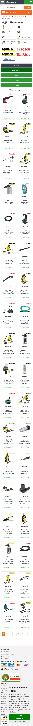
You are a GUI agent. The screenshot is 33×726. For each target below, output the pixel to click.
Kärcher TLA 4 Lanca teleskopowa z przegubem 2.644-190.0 (24, 593)
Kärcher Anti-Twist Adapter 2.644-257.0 (24, 471)
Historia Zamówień (7, 654)
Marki (3, 712)
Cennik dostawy (6, 694)
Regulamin (4, 692)
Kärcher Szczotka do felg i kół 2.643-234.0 (8, 531)
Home (3, 17)
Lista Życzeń (5, 656)
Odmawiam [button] (19, 718)
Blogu (3, 714)
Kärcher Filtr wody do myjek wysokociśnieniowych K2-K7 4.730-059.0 (25, 443)
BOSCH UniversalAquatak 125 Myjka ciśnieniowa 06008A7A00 (24, 234)
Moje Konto (5, 652)
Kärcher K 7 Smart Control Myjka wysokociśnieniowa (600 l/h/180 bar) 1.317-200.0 (8, 473)
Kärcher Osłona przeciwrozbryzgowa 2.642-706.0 (9, 381)
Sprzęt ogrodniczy (19, 17)
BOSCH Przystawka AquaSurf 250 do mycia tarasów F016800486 (8, 413)
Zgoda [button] (20, 715)
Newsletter (5, 658)
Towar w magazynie (17, 90)
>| (29, 634)
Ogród (9, 17)
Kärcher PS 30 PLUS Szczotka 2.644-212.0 (8, 501)
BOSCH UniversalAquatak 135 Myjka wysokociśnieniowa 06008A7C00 (25, 114)
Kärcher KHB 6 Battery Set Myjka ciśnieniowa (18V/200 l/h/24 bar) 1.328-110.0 (24, 623)
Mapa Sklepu (5, 709)
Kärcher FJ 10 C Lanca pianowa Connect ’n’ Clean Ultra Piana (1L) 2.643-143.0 (25, 353)
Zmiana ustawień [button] (19, 721)
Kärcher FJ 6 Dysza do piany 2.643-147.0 (8, 202)
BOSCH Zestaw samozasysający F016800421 (25, 322)
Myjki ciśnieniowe (7, 18)
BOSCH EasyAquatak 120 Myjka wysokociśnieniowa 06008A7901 (8, 324)
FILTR (17, 65)
